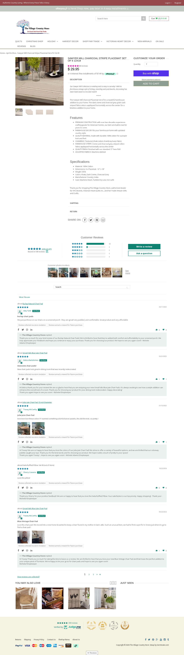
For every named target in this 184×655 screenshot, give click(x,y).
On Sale (160, 41)
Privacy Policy (39, 639)
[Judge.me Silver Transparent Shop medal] (113, 625)
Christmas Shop (34, 41)
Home (2, 53)
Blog (32, 46)
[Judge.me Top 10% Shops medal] (125, 625)
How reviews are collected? (28, 577)
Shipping (74, 203)
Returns (18, 639)
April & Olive (11, 53)
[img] (22, 307)
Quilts (18, 41)
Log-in (167, 3)
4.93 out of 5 (47, 249)
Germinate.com (163, 645)
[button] (73, 66)
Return (73, 212)
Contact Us (51, 639)
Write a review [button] (144, 246)
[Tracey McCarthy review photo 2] (38, 428)
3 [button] (93, 574)
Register (178, 3)
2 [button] (89, 574)
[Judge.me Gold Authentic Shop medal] (91, 625)
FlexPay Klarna (64, 639)
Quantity (136, 64)
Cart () (159, 18)
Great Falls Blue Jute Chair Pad (35, 353)
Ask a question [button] (144, 253)
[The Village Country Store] (33, 26)
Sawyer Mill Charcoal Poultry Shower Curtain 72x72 (88, 604)
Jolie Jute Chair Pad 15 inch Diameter (37, 402)
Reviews (21, 46)
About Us (76, 639)
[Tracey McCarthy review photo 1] (23, 428)
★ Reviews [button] (92, 653)
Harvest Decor (70, 41)
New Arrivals (144, 41)
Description (76, 80)
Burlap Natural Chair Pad (33, 303)
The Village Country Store (139, 645)
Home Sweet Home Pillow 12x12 (54, 604)
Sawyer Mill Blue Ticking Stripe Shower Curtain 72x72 (115, 604)
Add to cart (151, 83)
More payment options (151, 79)
